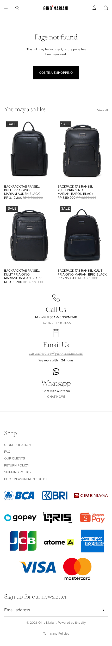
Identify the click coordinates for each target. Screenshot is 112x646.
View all (102, 110)
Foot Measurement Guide (25, 479)
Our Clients (14, 459)
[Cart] (105, 7)
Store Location (17, 445)
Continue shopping (56, 73)
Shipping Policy (18, 472)
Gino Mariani (47, 623)
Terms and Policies (56, 633)
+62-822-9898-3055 (56, 323)
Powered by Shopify (72, 623)
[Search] (17, 7)
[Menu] (6, 8)
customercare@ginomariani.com (56, 354)
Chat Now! (56, 397)
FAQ (7, 452)
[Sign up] (102, 610)
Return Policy (16, 465)
